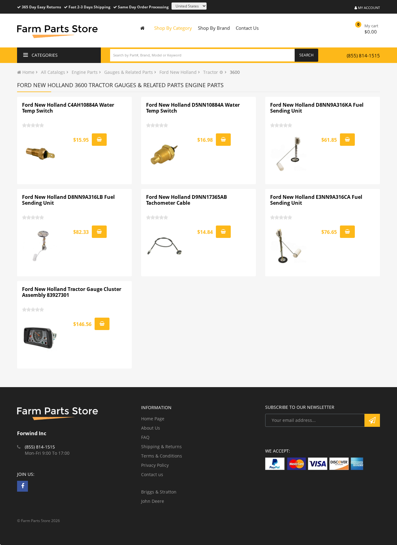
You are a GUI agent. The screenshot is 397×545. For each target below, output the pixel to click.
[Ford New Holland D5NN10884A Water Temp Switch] (164, 154)
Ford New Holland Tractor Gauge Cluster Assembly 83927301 (71, 292)
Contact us (152, 474)
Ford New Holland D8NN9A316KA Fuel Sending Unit (317, 107)
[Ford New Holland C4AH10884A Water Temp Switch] (40, 154)
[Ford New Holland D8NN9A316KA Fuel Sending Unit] (288, 154)
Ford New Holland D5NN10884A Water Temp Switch (193, 107)
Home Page (152, 419)
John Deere (152, 501)
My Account (368, 7)
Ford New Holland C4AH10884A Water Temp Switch (68, 107)
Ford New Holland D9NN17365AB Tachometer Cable (186, 200)
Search (306, 55)
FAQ (145, 437)
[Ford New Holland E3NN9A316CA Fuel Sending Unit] (288, 246)
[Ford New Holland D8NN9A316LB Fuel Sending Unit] (40, 246)
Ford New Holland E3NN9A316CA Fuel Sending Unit (316, 200)
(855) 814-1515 (363, 55)
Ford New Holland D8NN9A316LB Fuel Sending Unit (68, 200)
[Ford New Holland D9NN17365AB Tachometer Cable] (164, 246)
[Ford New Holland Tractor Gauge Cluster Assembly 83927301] (40, 338)
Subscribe (372, 420)
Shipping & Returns (161, 446)
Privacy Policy (155, 465)
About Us (150, 428)
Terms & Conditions (161, 456)
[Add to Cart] (99, 139)
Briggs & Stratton (158, 492)
